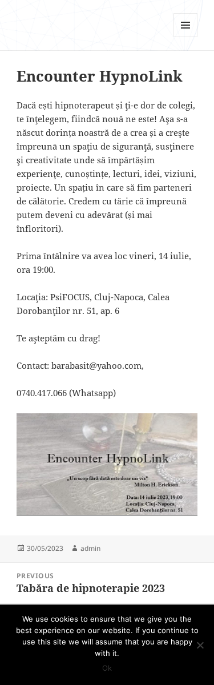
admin (90, 548)
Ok (107, 667)
